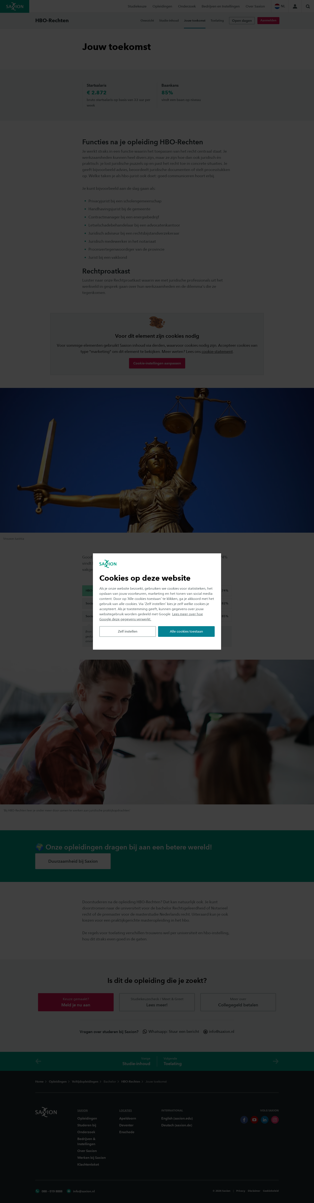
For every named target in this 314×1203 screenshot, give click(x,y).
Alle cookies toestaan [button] (186, 631)
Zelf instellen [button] (127, 631)
